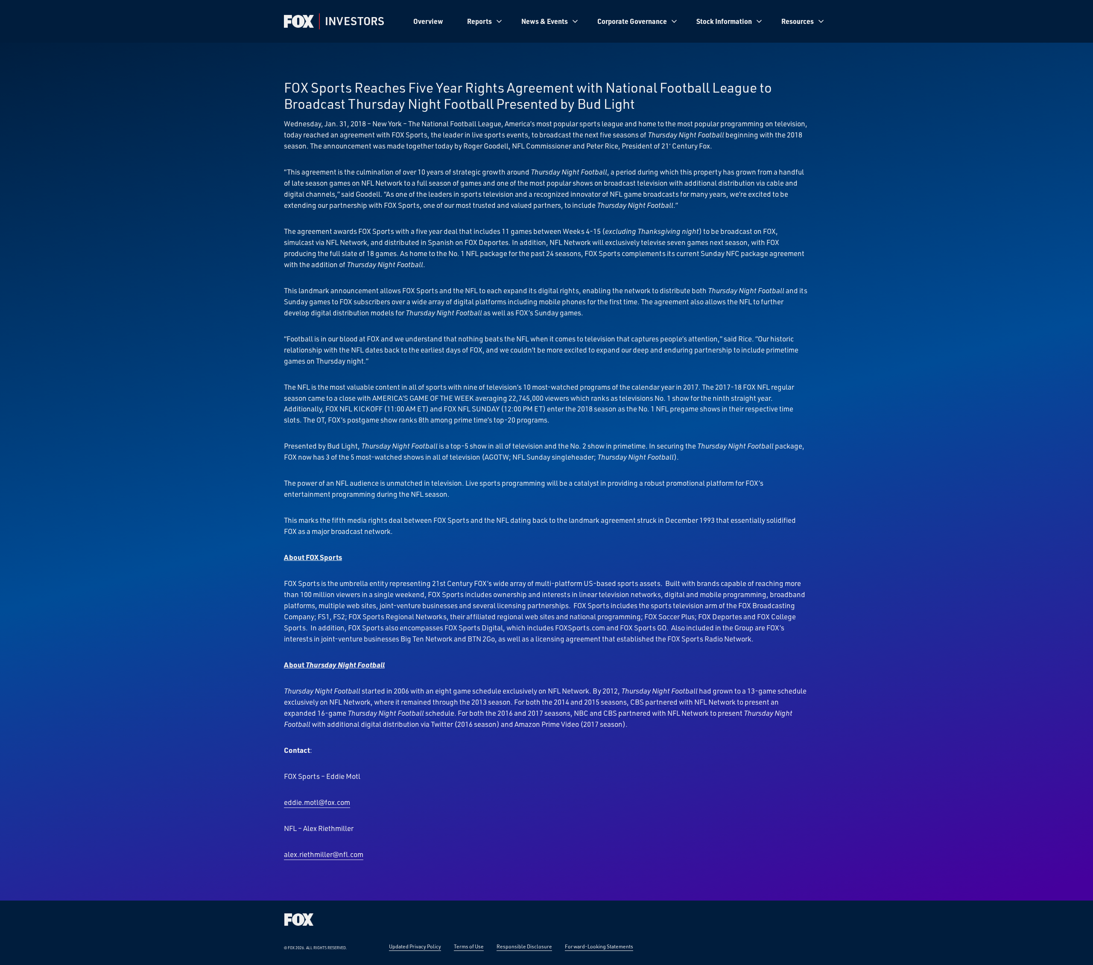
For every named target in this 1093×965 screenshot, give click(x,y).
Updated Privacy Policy (415, 946)
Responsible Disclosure (524, 946)
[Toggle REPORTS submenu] (499, 21)
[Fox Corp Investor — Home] (299, 21)
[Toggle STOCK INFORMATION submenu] (759, 21)
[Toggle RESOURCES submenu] (821, 21)
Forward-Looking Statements (599, 946)
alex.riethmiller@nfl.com (323, 854)
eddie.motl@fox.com (317, 802)
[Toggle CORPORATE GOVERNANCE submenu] (674, 21)
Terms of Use (469, 946)
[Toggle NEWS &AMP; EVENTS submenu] (575, 21)
